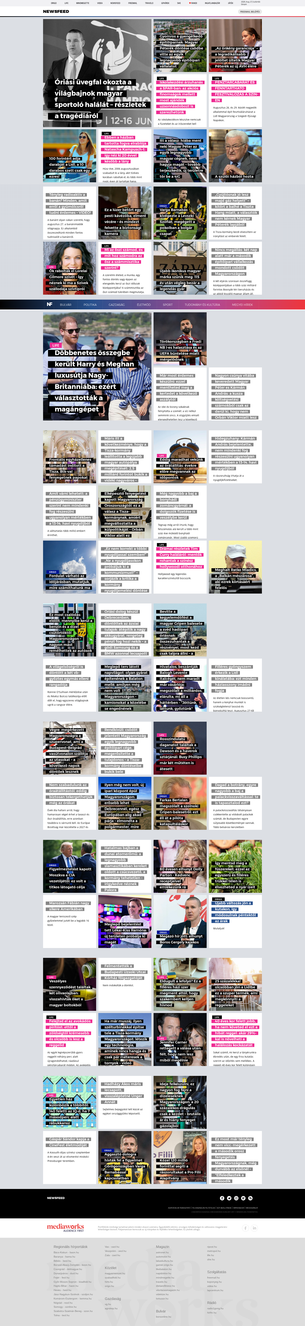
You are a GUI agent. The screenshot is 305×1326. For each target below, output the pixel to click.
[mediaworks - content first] (65, 1228)
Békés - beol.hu (62, 1260)
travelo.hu (161, 1281)
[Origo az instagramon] (236, 1198)
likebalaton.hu (164, 1269)
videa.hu (212, 1286)
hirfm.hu (211, 1312)
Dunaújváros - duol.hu (66, 1273)
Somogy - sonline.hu (65, 1306)
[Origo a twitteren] (229, 1198)
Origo (53, 3)
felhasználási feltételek (203, 1208)
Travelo (149, 3)
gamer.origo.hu (164, 1264)
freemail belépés (250, 11)
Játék (230, 3)
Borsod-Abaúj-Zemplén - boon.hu (72, 1264)
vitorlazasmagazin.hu (168, 1290)
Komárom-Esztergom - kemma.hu (73, 1298)
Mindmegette (82, 3)
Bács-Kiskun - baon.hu (66, 1252)
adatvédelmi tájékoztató (179, 1208)
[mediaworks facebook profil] (245, 1228)
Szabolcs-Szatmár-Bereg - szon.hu (73, 1311)
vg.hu (108, 1304)
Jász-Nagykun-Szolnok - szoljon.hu (73, 1294)
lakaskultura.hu (164, 1260)
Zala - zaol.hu (112, 1255)
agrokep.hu (111, 1308)
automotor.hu (163, 1256)
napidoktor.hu (163, 1273)
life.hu (210, 1255)
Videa (100, 3)
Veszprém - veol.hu (115, 1251)
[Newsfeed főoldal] (56, 1198)
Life (66, 3)
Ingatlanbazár (212, 3)
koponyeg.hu (214, 1281)
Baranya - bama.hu (64, 1256)
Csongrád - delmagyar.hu (68, 1269)
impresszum (238, 1208)
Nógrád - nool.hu (63, 1302)
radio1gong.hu (215, 1308)
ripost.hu (212, 1246)
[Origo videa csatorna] (243, 1198)
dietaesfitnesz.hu (165, 1285)
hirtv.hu (109, 1281)
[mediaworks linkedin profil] (254, 1228)
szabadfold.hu (113, 1277)
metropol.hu (214, 1251)
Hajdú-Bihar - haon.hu (66, 1285)
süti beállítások (224, 1208)
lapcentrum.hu (215, 1290)
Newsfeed (115, 3)
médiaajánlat (252, 1208)
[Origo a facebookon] (222, 1198)
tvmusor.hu (162, 1298)
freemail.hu (213, 1277)
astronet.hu (162, 1252)
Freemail (132, 3)
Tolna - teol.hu (62, 1315)
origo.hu (109, 1286)
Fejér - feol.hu (61, 1277)
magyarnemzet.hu (115, 1273)
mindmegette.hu (165, 1277)
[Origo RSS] (250, 1198)
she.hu (211, 1259)
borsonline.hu (163, 1316)
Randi (194, 3)
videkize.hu (162, 1294)
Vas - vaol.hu (112, 1246)
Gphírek (165, 3)
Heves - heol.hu (62, 1290)
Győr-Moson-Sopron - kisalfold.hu (72, 1281)
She (179, 3)
